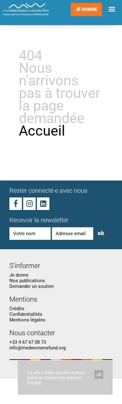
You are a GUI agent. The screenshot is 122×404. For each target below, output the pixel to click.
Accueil (42, 130)
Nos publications (27, 280)
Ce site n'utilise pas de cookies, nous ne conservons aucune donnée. (56, 377)
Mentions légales (27, 320)
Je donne (86, 9)
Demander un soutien (31, 286)
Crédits (16, 308)
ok (101, 233)
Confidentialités (25, 314)
